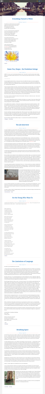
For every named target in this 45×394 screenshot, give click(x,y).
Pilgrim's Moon (27, 202)
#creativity (6, 386)
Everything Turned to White (22, 19)
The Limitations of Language (22, 261)
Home (10, 1)
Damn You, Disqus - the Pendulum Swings (22, 69)
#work (12, 191)
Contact (18, 1)
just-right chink (7, 46)
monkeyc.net (8, 61)
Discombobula (23, 7)
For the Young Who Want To (22, 198)
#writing (10, 386)
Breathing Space (22, 330)
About (14, 1)
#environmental (7, 191)
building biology (31, 141)
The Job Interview (22, 125)
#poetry (6, 63)
